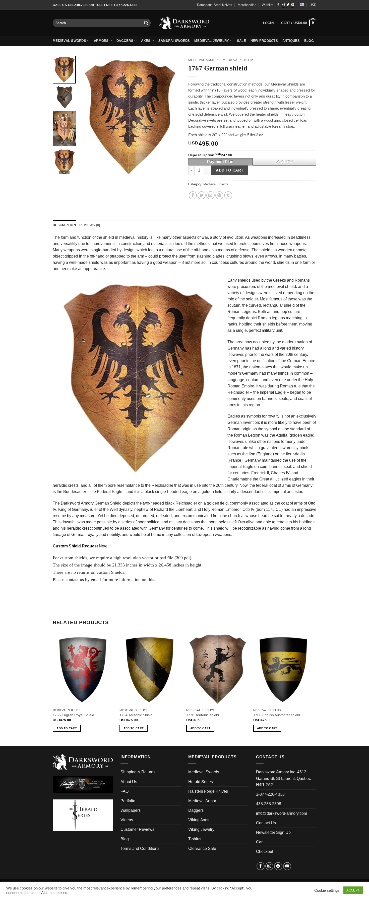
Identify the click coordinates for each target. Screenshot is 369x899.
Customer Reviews (137, 829)
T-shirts (194, 839)
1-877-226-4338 (270, 794)
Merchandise (247, 5)
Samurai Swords (174, 41)
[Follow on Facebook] (278, 5)
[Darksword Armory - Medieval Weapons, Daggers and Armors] (184, 23)
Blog (124, 839)
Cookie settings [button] (327, 890)
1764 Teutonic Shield (136, 715)
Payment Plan (220, 161)
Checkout (264, 851)
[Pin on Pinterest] (219, 195)
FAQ (124, 791)
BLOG (309, 41)
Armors (101, 41)
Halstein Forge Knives (208, 791)
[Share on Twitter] (202, 195)
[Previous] (53, 688)
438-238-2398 (268, 804)
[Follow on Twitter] (287, 5)
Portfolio (127, 801)
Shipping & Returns (137, 772)
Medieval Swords (69, 41)
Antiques (291, 41)
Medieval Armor (203, 60)
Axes (145, 41)
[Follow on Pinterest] (292, 5)
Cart (260, 842)
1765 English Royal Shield (73, 715)
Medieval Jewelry (211, 41)
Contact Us (266, 823)
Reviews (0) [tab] (89, 225)
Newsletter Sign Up (273, 832)
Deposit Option (210, 155)
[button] (298, 23)
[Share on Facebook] (193, 195)
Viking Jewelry (201, 829)
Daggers (124, 41)
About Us (128, 782)
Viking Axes (198, 820)
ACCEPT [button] (353, 890)
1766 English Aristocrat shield (276, 715)
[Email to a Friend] (210, 195)
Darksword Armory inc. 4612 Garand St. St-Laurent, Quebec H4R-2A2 (283, 778)
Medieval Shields (238, 60)
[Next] (315, 688)
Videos (126, 820)
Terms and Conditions (139, 848)
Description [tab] (64, 225)
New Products (264, 41)
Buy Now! (284, 161)
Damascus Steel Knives (214, 5)
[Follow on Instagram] (283, 5)
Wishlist (267, 5)
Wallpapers (130, 810)
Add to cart (229, 170)
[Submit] (146, 23)
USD (313, 5)
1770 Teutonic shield (202, 715)
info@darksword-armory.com (281, 813)
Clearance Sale (202, 848)
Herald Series (200, 782)
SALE (241, 41)
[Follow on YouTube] (287, 866)
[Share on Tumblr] (228, 195)
